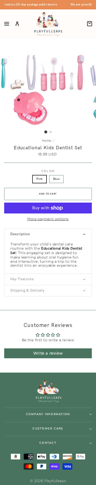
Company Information (48, 414)
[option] (48, 89)
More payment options (48, 219)
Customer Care (47, 428)
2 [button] (51, 132)
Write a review (48, 353)
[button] (48, 234)
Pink (39, 179)
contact (48, 443)
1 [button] (45, 131)
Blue (56, 179)
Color (48, 170)
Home (46, 140)
